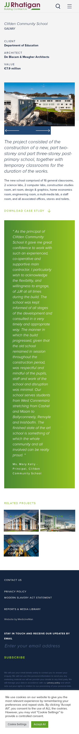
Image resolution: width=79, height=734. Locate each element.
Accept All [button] (40, 724)
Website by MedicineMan (18, 619)
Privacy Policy (15, 591)
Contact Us (13, 580)
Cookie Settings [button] (17, 724)
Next (39, 130)
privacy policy (53, 683)
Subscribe (14, 657)
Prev (16, 130)
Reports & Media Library (22, 609)
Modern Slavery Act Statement (28, 597)
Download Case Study (24, 211)
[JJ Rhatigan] (22, 6)
